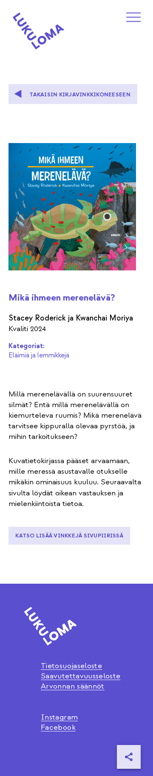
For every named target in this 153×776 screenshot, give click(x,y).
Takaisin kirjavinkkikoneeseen (79, 94)
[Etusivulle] (38, 31)
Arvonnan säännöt (73, 686)
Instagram (59, 717)
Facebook (58, 727)
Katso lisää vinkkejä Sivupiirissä (69, 535)
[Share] (129, 757)
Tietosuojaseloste (71, 666)
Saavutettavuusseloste (81, 676)
